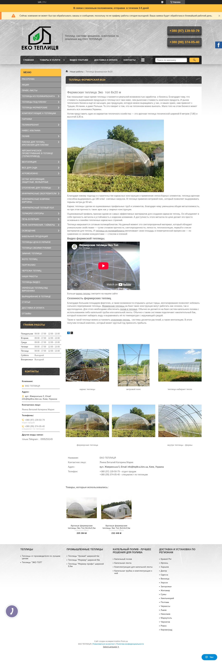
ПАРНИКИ (27, 119)
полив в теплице (128, 309)
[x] (72, 333)
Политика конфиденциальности (130, 644)
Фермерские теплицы (113, 306)
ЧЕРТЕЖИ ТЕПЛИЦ (31, 270)
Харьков (165, 567)
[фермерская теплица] (87, 421)
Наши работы (76, 71)
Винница (165, 578)
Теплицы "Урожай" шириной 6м (83, 556)
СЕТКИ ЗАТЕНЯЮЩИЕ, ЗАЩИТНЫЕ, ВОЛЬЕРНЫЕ (35, 180)
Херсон (164, 582)
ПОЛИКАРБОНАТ (30, 125)
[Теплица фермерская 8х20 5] (133, 421)
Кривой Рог (166, 559)
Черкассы (165, 606)
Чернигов (165, 622)
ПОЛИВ (25, 136)
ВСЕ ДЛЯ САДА (29, 167)
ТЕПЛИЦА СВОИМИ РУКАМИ (36, 248)
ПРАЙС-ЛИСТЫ (29, 90)
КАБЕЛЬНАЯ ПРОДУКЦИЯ (35, 236)
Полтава (165, 602)
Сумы (163, 594)
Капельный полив (123, 559)
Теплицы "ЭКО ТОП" (32, 562)
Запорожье (166, 586)
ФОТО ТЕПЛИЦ (29, 259)
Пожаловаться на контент (104, 644)
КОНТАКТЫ (130, 60)
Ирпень (164, 563)
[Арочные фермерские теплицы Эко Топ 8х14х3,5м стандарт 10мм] (116, 508)
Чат (212, 657)
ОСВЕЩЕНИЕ (28, 230)
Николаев (165, 614)
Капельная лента (122, 563)
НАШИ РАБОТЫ (30, 276)
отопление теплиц (120, 319)
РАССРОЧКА (28, 79)
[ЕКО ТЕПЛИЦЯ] (40, 37)
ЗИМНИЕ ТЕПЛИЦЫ (32, 253)
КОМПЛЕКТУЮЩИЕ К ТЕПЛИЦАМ (39, 113)
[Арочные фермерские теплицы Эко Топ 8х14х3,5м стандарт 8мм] (81, 508)
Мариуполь (166, 618)
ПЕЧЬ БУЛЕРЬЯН (30, 219)
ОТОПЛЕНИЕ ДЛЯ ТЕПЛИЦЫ (36, 188)
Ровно (164, 626)
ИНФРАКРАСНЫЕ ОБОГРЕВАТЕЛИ (39, 193)
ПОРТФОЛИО (28, 265)
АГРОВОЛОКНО (30, 173)
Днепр (164, 571)
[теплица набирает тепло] (179, 365)
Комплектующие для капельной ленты (133, 567)
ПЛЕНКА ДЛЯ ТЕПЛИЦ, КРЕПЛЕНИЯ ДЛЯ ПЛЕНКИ (35, 143)
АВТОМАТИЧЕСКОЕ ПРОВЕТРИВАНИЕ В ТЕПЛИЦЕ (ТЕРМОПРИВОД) (37, 153)
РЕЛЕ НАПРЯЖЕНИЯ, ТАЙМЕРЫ (38, 225)
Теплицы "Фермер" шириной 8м (84, 560)
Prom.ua (124, 641)
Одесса (164, 574)
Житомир (165, 590)
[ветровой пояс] (133, 365)
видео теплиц (83, 293)
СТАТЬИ (26, 302)
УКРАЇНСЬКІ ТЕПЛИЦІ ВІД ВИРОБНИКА (35, 289)
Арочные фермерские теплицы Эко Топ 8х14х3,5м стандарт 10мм (116, 527)
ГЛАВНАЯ (28, 60)
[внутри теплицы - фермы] (179, 421)
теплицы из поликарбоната (110, 230)
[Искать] (194, 60)
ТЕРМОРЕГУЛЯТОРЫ (33, 213)
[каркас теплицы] (87, 365)
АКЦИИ (25, 85)
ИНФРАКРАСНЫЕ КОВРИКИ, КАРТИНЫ (36, 200)
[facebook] (68, 333)
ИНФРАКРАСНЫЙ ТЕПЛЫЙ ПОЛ (38, 207)
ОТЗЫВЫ (26, 313)
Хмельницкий (167, 598)
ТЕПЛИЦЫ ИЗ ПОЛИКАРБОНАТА (38, 96)
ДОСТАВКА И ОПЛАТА (105, 60)
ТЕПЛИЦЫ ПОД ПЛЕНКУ (34, 102)
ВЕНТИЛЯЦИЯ (29, 162)
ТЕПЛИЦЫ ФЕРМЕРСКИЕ (34, 107)
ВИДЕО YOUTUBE (79, 60)
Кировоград (166, 629)
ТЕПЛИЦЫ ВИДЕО (31, 282)
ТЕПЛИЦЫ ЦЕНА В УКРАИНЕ (36, 242)
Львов (163, 610)
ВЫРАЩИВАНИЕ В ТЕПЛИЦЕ (36, 296)
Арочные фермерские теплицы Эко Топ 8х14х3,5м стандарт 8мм (82, 527)
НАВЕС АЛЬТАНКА (31, 130)
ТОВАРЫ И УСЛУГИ (50, 60)
